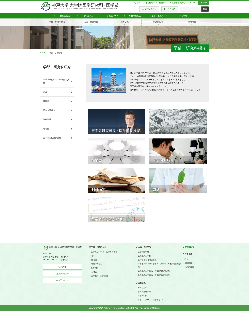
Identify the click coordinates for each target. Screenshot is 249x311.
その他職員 (189, 267)
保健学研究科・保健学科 (156, 3)
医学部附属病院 (178, 3)
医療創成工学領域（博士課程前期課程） (154, 271)
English (204, 3)
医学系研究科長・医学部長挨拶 (56, 81)
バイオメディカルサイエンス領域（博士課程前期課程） (159, 265)
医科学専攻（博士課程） (148, 260)
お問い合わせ (150, 9)
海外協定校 (142, 287)
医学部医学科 (143, 252)
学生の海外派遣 (144, 291)
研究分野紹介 (49, 110)
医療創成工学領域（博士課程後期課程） (154, 275)
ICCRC (193, 3)
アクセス (171, 9)
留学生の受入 (143, 296)
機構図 (46, 101)
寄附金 (46, 128)
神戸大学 (137, 3)
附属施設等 (189, 247)
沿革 (45, 92)
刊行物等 (47, 119)
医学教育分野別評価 (52, 138)
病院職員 (188, 263)
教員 (186, 259)
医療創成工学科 (144, 256)
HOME (42, 53)
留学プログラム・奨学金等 (149, 300)
